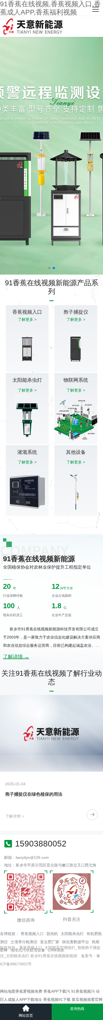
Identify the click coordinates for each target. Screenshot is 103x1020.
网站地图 (7, 991)
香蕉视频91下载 (57, 999)
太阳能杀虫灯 (72, 933)
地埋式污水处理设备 (27, 950)
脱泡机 (52, 933)
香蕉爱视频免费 (28, 991)
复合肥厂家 (49, 942)
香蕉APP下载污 (56, 991)
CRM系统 (56, 950)
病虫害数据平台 (75, 942)
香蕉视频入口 (32, 933)
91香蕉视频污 (83, 991)
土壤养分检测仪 (23, 942)
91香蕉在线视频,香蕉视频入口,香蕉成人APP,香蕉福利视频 (50, 8)
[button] (49, 268)
